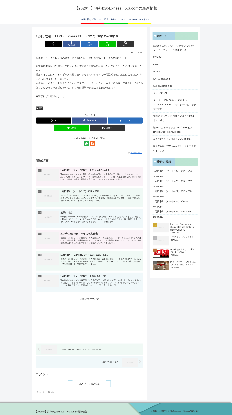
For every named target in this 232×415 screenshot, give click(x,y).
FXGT (156, 64)
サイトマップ (160, 93)
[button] (125, 44)
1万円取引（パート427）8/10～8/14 (172, 191)
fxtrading (157, 71)
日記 (40, 108)
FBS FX (157, 57)
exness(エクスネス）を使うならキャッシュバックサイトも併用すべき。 (174, 47)
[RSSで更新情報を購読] (92, 143)
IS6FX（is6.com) (162, 78)
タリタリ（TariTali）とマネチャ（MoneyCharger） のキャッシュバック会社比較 (174, 104)
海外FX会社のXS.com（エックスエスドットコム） (174, 148)
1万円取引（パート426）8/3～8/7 (171, 201)
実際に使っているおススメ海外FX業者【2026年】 (174, 118)
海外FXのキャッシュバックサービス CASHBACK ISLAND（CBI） (174, 129)
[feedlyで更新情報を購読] (86, 143)
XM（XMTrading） (163, 86)
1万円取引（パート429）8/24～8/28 (172, 171)
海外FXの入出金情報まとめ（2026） (173, 139)
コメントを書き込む (89, 383)
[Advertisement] (89, 319)
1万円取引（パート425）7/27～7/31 (172, 211)
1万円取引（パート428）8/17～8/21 (172, 181)
